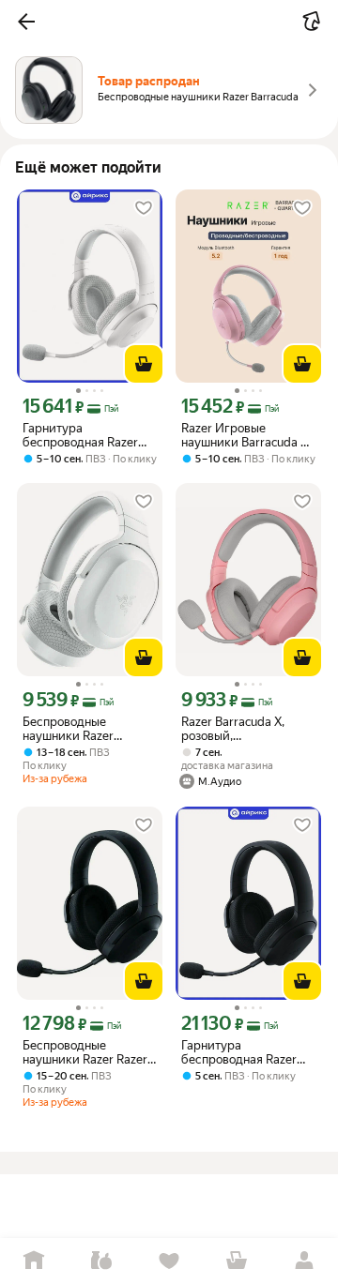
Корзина (236, 1261)
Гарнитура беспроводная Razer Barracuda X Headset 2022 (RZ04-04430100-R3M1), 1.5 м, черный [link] (247, 1052)
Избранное (169, 1261)
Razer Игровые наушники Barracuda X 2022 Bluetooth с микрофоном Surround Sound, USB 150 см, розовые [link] (244, 435)
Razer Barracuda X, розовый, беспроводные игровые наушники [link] (235, 729)
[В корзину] (143, 364)
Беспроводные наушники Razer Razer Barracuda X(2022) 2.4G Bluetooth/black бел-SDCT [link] (89, 1052)
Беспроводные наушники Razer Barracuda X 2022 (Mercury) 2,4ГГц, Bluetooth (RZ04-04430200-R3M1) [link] (73, 729)
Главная (34, 1261)
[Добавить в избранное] (143, 208)
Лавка (101, 1261)
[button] (26, 21)
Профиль (304, 1261)
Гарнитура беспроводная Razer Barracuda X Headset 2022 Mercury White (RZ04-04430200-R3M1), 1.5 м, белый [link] (80, 435)
